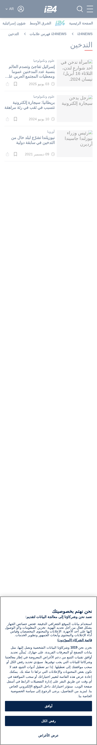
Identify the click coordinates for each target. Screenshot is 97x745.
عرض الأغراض (48, 735)
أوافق (48, 706)
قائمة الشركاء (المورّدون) (74, 640)
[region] (48, 670)
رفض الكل (48, 721)
